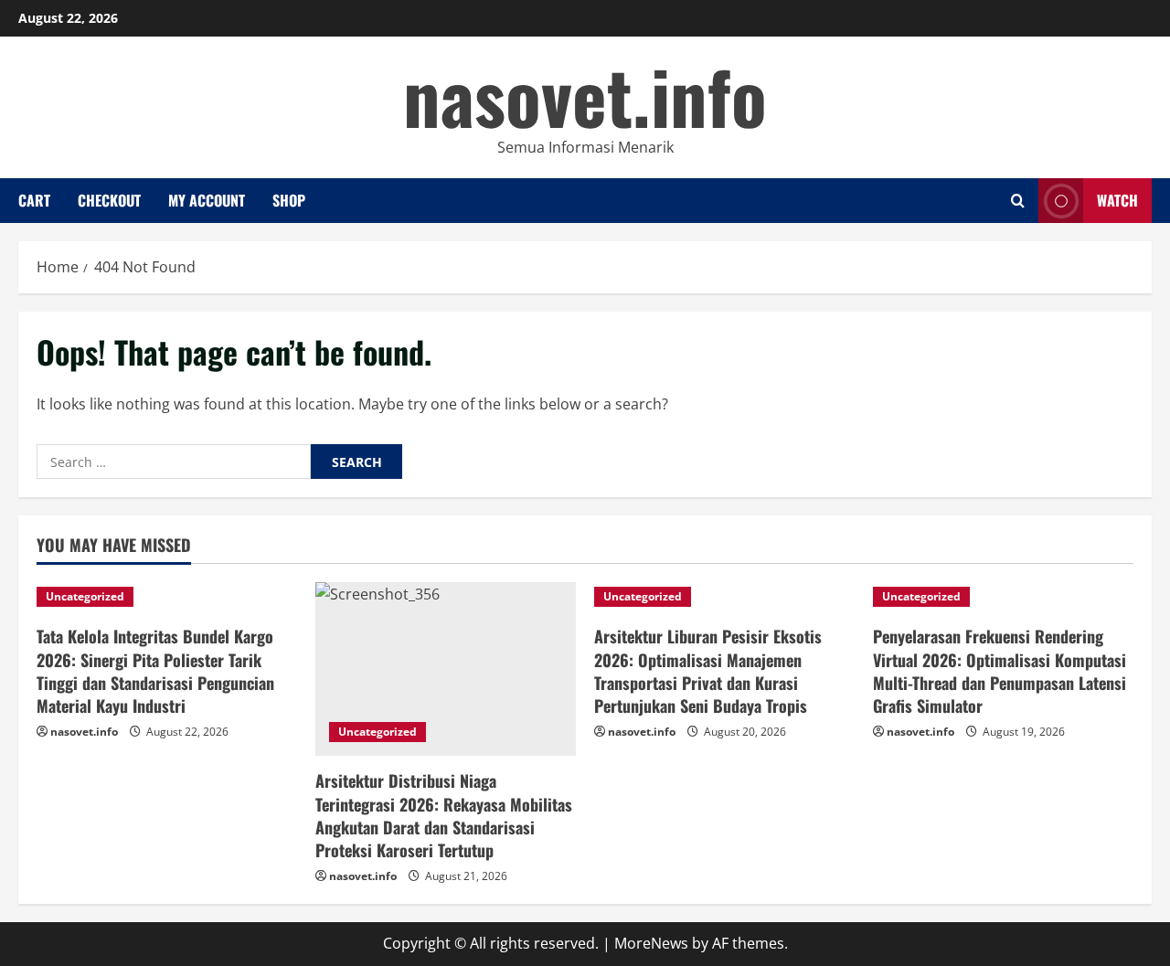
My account (206, 200)
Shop (288, 200)
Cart (34, 200)
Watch (1117, 200)
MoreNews (651, 943)
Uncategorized (85, 596)
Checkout (109, 200)
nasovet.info (585, 95)
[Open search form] (1018, 200)
